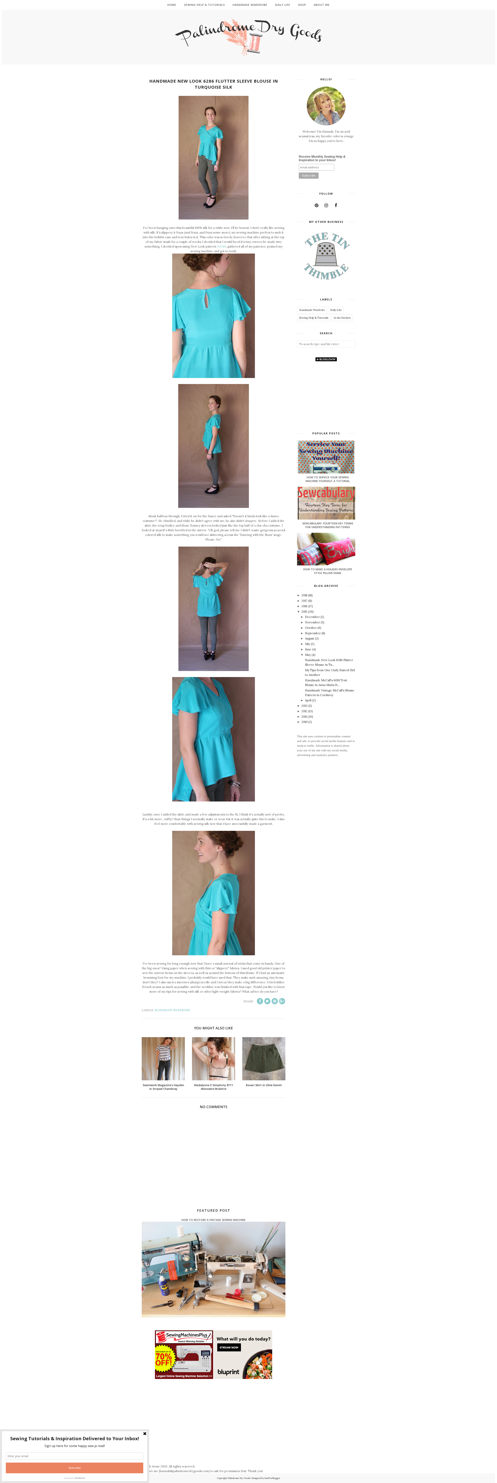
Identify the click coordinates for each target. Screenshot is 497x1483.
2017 (305, 601)
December (313, 617)
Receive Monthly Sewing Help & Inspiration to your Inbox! (322, 158)
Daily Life (336, 310)
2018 (305, 595)
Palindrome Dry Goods (239, 1478)
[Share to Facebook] (260, 1001)
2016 (305, 606)
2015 (305, 611)
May (308, 655)
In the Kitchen (342, 317)
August (310, 638)
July (308, 644)
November (313, 622)
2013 (305, 706)
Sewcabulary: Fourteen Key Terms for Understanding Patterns (327, 525)
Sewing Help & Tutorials (313, 317)
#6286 (221, 246)
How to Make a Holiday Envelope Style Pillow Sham (327, 571)
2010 (305, 722)
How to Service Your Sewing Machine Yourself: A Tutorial (328, 479)
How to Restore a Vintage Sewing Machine (214, 1220)
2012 (305, 711)
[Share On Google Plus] (282, 1001)
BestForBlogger (272, 1478)
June (308, 649)
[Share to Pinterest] (275, 1001)
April (308, 700)
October (311, 628)
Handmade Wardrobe (172, 1010)
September (313, 633)
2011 (305, 716)
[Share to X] (267, 1001)
